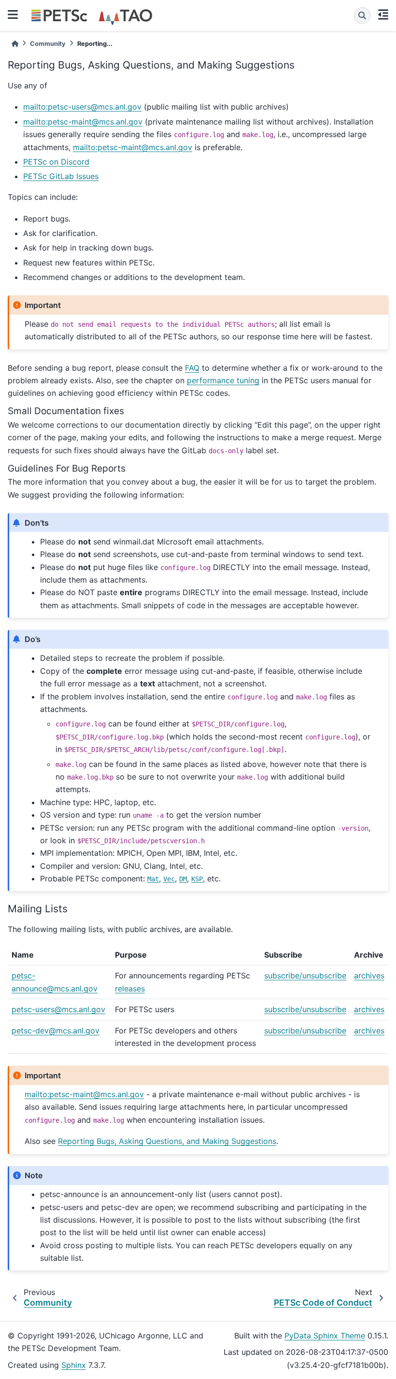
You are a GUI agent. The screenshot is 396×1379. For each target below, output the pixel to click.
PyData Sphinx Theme (324, 1335)
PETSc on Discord (56, 162)
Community (48, 43)
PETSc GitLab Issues (61, 176)
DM (183, 879)
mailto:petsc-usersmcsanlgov (82, 106)
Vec (169, 879)
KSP (197, 879)
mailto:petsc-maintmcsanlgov (82, 121)
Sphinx (73, 1365)
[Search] (362, 15)
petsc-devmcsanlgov (55, 1030)
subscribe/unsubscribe (305, 975)
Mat (153, 879)
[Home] (15, 44)
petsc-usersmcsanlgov (58, 1009)
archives (369, 975)
